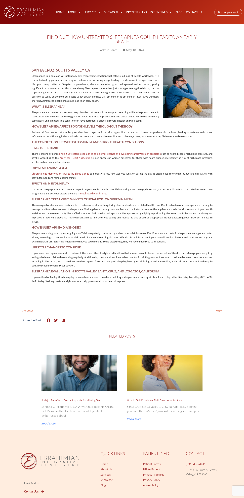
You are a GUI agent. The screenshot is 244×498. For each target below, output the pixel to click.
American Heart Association (76, 157)
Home (60, 12)
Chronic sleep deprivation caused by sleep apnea (60, 173)
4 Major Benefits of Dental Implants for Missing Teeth (71, 400)
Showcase (111, 12)
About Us (106, 469)
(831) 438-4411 (196, 464)
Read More (48, 423)
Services (90, 12)
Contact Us (194, 12)
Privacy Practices (153, 474)
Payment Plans (136, 12)
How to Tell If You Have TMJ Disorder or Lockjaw (154, 400)
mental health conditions (92, 193)
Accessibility (150, 485)
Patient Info (159, 12)
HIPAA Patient (151, 469)
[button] (48, 320)
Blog (178, 12)
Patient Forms (152, 464)
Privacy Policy (151, 480)
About (72, 12)
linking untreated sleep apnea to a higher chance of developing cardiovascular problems (110, 153)
